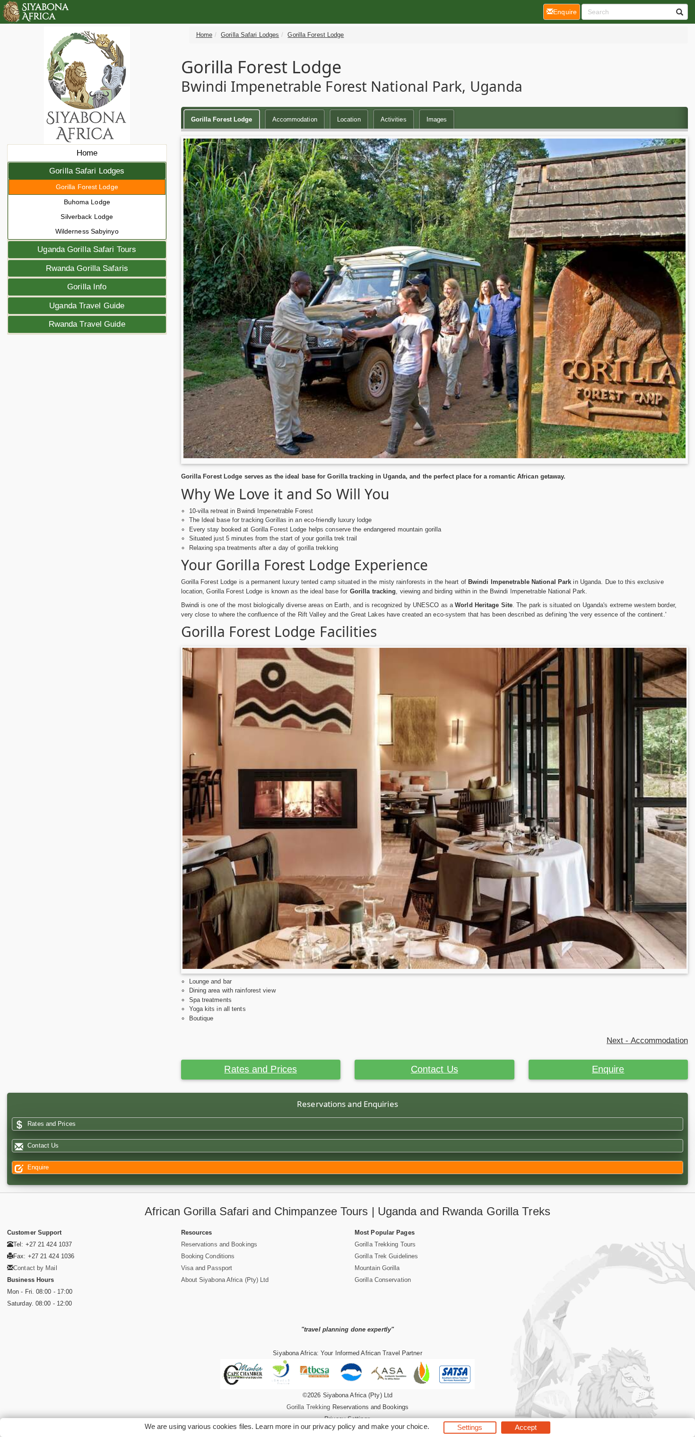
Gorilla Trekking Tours (385, 1244)
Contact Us (434, 1069)
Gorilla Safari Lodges (86, 170)
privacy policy (334, 1426)
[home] (35, 12)
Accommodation (294, 119)
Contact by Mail (35, 1268)
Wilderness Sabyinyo (87, 231)
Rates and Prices (260, 1069)
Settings (470, 1427)
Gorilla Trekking (308, 1407)
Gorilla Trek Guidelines (386, 1256)
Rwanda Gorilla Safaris (87, 268)
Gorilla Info (86, 286)
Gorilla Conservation (383, 1279)
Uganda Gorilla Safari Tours (86, 249)
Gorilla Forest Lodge (87, 187)
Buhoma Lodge (87, 202)
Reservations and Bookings (219, 1244)
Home (87, 152)
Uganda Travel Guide (86, 305)
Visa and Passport (207, 1268)
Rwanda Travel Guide (87, 324)
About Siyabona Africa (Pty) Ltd (225, 1279)
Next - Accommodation (647, 1040)
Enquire (608, 1069)
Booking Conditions (208, 1256)
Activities (394, 119)
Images (436, 119)
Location (349, 119)
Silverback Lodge (87, 216)
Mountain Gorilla (377, 1268)
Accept (526, 1427)
